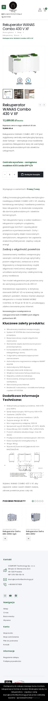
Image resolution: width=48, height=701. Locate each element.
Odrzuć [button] (37, 698)
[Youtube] (10, 596)
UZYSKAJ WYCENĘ (28, 538)
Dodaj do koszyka (32, 174)
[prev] (40, 105)
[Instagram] (5, 596)
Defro (14, 529)
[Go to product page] (12, 516)
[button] (6, 67)
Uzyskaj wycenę (5, 538)
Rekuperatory (7, 529)
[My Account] (40, 10)
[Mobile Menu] (4, 7)
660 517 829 (7, 17)
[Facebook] (16, 596)
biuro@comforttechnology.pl (12, 14)
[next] (44, 105)
